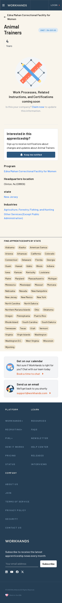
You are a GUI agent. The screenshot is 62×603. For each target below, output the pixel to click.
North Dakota (31, 303)
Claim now (38, 106)
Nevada (23, 291)
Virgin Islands (23, 334)
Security (11, 518)
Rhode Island (11, 322)
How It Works (14, 446)
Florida (38, 259)
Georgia (51, 259)
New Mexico (27, 297)
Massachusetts (36, 278)
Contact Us (13, 527)
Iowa (7, 272)
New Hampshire (39, 291)
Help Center (39, 446)
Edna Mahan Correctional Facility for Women (30, 171)
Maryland (19, 278)
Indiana (50, 266)
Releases (37, 455)
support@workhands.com (32, 393)
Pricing (10, 455)
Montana (51, 284)
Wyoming (9, 347)
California (36, 253)
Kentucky (30, 272)
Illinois (39, 266)
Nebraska (10, 291)
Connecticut (11, 259)
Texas (23, 328)
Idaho (29, 266)
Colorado (49, 253)
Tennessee (10, 328)
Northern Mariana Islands (17, 309)
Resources (38, 420)
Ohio (37, 309)
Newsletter (39, 438)
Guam (8, 266)
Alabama (9, 247)
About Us (11, 484)
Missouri (39, 284)
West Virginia (32, 340)
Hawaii (18, 266)
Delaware (26, 259)
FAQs (34, 429)
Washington (40, 334)
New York (41, 297)
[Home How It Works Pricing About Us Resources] (15, 5)
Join (8, 492)
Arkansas (22, 253)
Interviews (39, 464)
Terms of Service (17, 501)
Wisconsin (48, 340)
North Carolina (12, 303)
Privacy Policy (15, 510)
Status (10, 464)
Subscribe (48, 563)
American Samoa (38, 247)
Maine (8, 278)
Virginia (9, 334)
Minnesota (10, 284)
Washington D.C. (13, 340)
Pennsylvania (23, 315)
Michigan (52, 278)
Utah (32, 328)
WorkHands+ (14, 420)
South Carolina (29, 322)
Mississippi (25, 284)
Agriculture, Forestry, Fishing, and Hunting (29, 209)
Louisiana (44, 272)
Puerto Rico (40, 315)
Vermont (44, 328)
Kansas (18, 272)
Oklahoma (48, 309)
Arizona (9, 253)
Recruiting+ (13, 429)
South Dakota (49, 322)
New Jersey (11, 297)
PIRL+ (9, 438)
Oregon (9, 315)
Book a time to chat (28, 373)
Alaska (22, 247)
